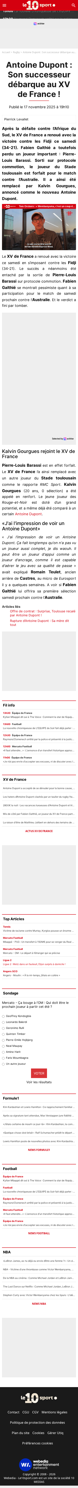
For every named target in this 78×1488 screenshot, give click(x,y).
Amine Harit (13, 1051)
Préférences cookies (37, 1443)
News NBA (39, 1304)
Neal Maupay (14, 1045)
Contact (13, 1412)
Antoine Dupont (28, 514)
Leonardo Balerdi (16, 1022)
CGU (25, 1412)
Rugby (16, 52)
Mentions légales (54, 1412)
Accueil (6, 52)
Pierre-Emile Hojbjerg (19, 1039)
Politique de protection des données (37, 1422)
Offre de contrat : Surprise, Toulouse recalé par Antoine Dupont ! (42, 613)
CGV (35, 1412)
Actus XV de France (39, 831)
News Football (39, 1233)
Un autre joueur (16, 1063)
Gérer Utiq (55, 1433)
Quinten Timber (15, 1033)
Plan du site (20, 1433)
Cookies (38, 1433)
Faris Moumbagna (17, 1057)
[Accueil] (39, 5)
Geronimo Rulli (15, 1027)
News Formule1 (39, 1150)
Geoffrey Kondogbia (18, 1016)
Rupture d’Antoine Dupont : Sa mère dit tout (39, 623)
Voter (39, 1073)
